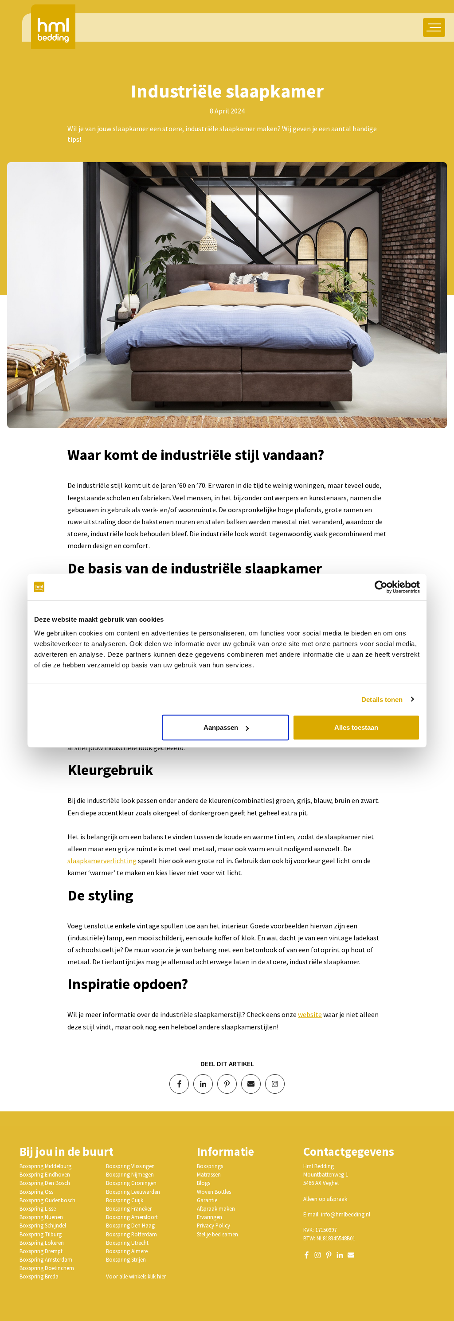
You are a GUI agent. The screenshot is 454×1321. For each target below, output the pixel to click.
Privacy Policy (213, 1225)
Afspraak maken (216, 1208)
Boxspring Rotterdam (131, 1234)
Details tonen (382, 699)
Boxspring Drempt (41, 1251)
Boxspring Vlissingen (130, 1165)
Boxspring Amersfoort (132, 1216)
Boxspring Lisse (38, 1208)
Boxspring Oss (36, 1191)
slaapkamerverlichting (102, 860)
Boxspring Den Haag (130, 1225)
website (310, 1014)
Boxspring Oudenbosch (47, 1200)
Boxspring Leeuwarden (133, 1191)
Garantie (207, 1200)
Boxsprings (210, 1165)
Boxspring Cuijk (124, 1200)
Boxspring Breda (39, 1276)
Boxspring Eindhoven (45, 1174)
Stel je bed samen (217, 1234)
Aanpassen (221, 727)
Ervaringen (209, 1216)
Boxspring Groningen (131, 1182)
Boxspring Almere (127, 1251)
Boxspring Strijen (126, 1259)
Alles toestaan (356, 727)
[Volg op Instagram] (275, 1084)
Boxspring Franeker (129, 1208)
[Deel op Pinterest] (227, 1084)
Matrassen (209, 1174)
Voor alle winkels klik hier (136, 1276)
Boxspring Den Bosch (45, 1182)
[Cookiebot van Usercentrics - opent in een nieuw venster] (381, 586)
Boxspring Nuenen (41, 1216)
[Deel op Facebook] (179, 1084)
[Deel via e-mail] (251, 1084)
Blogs (203, 1182)
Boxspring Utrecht (127, 1242)
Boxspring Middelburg (45, 1165)
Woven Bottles (214, 1191)
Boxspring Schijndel (43, 1225)
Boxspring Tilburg (41, 1234)
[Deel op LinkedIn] (203, 1084)
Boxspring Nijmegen (130, 1174)
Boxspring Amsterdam (46, 1259)
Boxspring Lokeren (42, 1242)
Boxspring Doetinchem (47, 1267)
